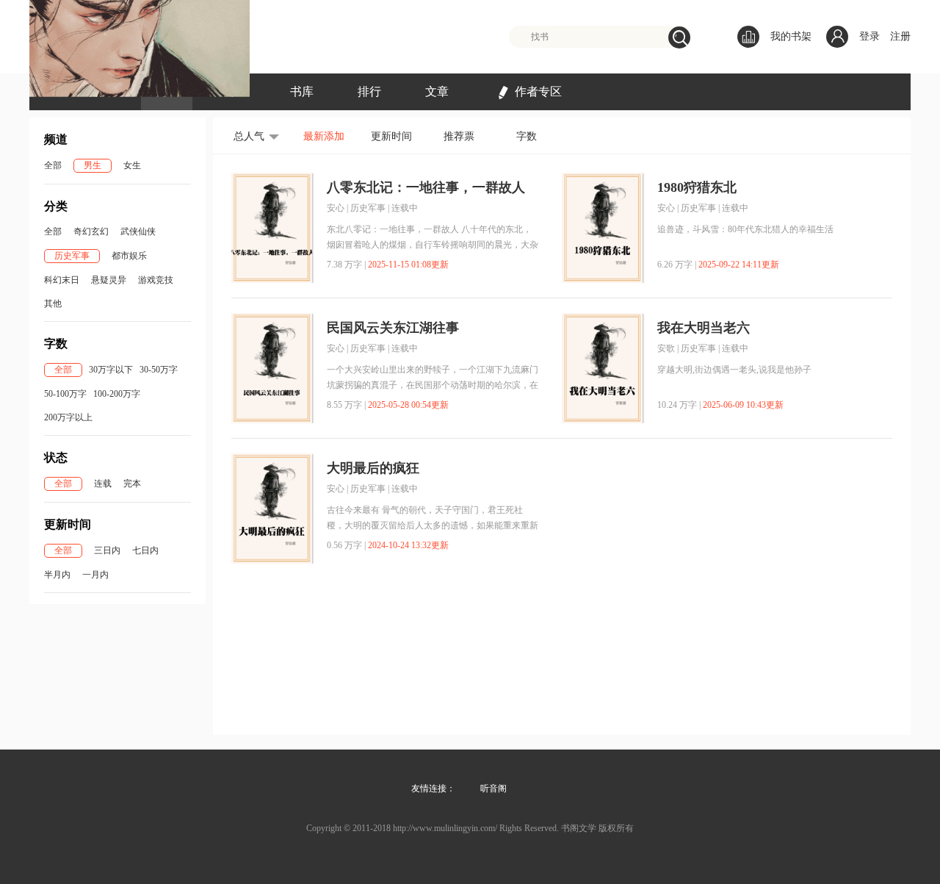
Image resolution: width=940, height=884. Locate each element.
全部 (53, 165)
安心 (335, 208)
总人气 (249, 136)
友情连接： (433, 788)
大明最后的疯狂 (373, 468)
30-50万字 (159, 369)
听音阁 (493, 788)
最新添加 (323, 136)
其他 (53, 303)
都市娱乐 (129, 256)
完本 (132, 483)
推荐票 (459, 136)
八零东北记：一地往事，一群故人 (426, 187)
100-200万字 (116, 394)
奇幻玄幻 (91, 231)
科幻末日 (61, 280)
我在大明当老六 (703, 327)
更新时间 (391, 136)
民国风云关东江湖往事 (393, 327)
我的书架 (790, 36)
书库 (302, 91)
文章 (437, 91)
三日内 (107, 550)
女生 (132, 165)
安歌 (666, 348)
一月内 (95, 574)
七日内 (145, 550)
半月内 (57, 574)
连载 (103, 483)
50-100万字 (65, 394)
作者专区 (538, 91)
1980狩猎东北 (697, 187)
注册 (900, 36)
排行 (369, 91)
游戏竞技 (155, 280)
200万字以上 (68, 417)
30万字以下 (111, 369)
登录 (869, 36)
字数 (526, 136)
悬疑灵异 (108, 280)
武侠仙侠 (138, 231)
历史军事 (72, 256)
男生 (92, 165)
